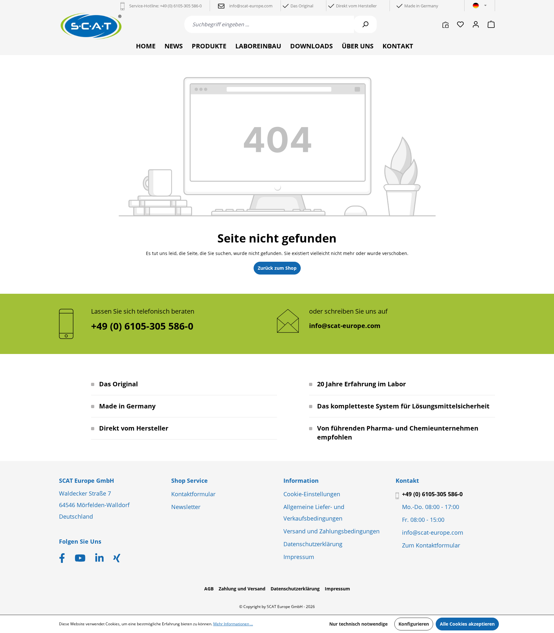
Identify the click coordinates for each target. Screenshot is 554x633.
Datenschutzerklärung (312, 544)
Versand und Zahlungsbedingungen (331, 531)
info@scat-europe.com (345, 325)
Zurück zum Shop (277, 268)
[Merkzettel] (460, 24)
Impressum (298, 557)
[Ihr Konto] (475, 24)
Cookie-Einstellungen (311, 494)
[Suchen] (365, 24)
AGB (209, 589)
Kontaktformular (193, 494)
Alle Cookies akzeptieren (467, 624)
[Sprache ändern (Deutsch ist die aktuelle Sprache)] (480, 5)
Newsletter (185, 507)
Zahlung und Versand (242, 589)
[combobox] (269, 24)
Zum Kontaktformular (431, 545)
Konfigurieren (414, 624)
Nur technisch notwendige (358, 624)
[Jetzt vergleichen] (445, 24)
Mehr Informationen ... (233, 624)
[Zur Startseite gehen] (91, 26)
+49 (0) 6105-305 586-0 (432, 494)
